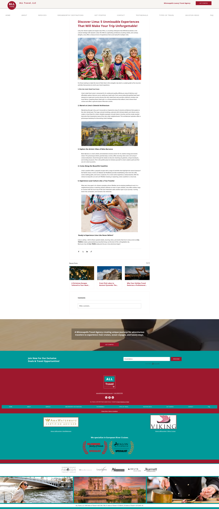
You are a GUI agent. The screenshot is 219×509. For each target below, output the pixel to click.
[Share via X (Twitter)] (83, 251)
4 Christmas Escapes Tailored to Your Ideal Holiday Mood (79, 284)
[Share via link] (91, 251)
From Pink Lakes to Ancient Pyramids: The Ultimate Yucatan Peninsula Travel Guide (108, 284)
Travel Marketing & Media (123, 402)
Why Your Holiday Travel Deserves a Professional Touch (136, 284)
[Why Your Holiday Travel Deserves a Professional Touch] (137, 273)
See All (148, 263)
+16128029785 (118, 393)
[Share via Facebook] (78, 251)
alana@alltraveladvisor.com (104, 393)
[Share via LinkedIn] (87, 251)
